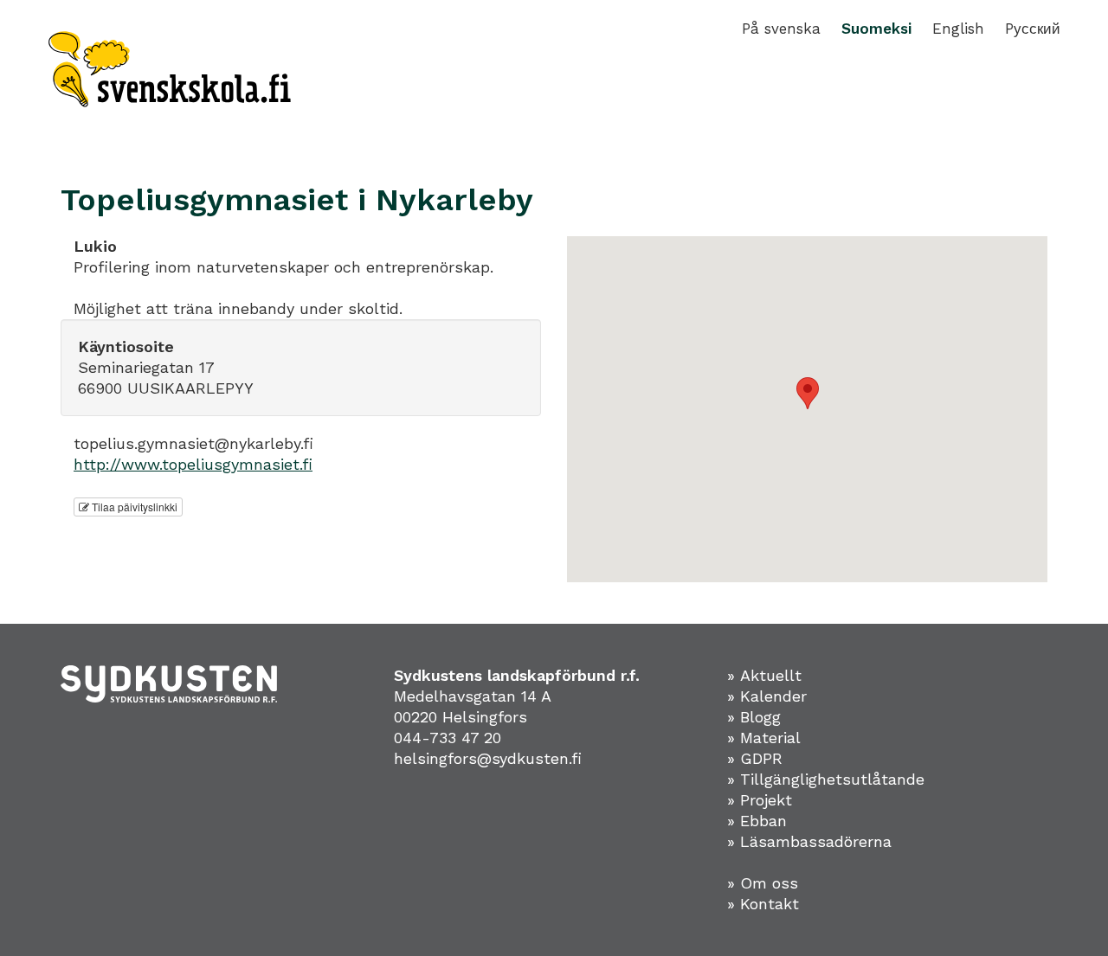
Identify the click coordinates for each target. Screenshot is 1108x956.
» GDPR (755, 758)
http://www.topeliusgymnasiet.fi (193, 464)
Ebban (763, 821)
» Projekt (759, 800)
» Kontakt (763, 904)
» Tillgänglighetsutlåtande (825, 779)
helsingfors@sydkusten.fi (488, 758)
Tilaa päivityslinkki (133, 506)
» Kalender (767, 696)
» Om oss (762, 883)
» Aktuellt (764, 675)
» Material (764, 737)
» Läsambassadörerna (809, 841)
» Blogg (754, 717)
